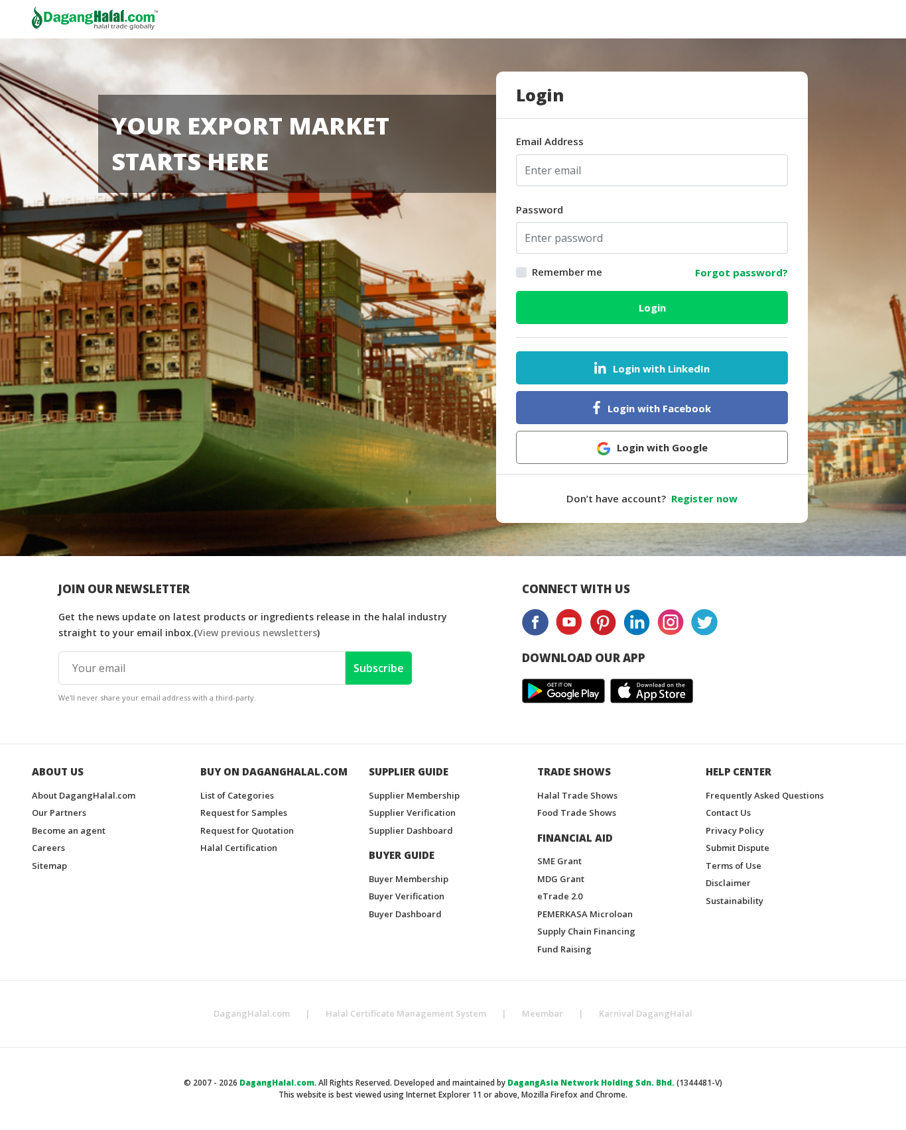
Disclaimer (728, 883)
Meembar (542, 1013)
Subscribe (379, 668)
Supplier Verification (412, 813)
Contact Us (728, 813)
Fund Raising (564, 949)
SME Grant (559, 861)
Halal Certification (238, 848)
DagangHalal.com (252, 1013)
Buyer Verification (406, 896)
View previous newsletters (257, 632)
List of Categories (237, 795)
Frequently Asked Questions (765, 795)
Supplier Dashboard (411, 830)
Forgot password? (741, 272)
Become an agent (68, 830)
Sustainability (734, 901)
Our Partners (59, 813)
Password (539, 209)
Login (652, 307)
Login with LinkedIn (661, 368)
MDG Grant (560, 879)
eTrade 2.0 (559, 896)
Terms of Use (733, 866)
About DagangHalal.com (83, 795)
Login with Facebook (659, 408)
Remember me (567, 271)
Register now (704, 498)
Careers (48, 848)
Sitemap (49, 866)
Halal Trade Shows (577, 795)
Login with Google (662, 447)
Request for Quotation (247, 830)
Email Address (550, 141)
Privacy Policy (735, 830)
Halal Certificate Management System (406, 1013)
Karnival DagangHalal (645, 1013)
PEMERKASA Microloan (585, 914)
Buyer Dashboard (405, 914)
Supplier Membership (414, 795)
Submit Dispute (737, 848)
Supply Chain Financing (586, 931)
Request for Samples (243, 813)
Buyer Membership (408, 879)
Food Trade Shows (576, 813)
